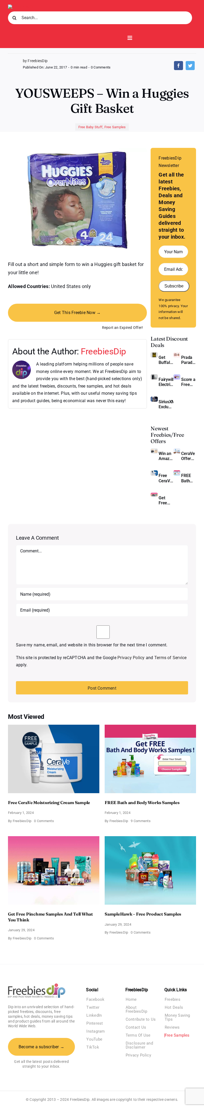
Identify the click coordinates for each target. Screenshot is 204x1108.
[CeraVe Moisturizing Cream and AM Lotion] (176, 450)
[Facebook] (178, 65)
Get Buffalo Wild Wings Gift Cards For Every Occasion (166, 360)
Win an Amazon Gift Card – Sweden (166, 456)
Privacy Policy (130, 657)
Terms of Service (170, 657)
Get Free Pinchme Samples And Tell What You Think (166, 500)
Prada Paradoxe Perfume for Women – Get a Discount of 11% (188, 360)
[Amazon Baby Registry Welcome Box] (176, 376)
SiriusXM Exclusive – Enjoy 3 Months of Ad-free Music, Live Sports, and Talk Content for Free (166, 404)
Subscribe (174, 286)
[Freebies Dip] (21, 6)
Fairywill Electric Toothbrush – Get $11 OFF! (166, 382)
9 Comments (140, 821)
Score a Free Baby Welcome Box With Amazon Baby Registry (188, 382)
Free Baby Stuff (90, 127)
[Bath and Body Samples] (176, 472)
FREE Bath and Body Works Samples (188, 478)
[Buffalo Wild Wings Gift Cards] (154, 354)
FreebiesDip (103, 351)
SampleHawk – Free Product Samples (143, 914)
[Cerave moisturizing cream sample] (154, 472)
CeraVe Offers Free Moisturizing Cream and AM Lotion (188, 456)
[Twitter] (190, 65)
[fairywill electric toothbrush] (154, 376)
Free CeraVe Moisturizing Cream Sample (166, 478)
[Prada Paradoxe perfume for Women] (176, 354)
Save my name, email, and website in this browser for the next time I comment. (91, 644)
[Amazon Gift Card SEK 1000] (154, 450)
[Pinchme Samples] (154, 494)
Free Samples (115, 127)
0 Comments (100, 67)
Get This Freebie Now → (77, 312)
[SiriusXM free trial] (154, 398)
